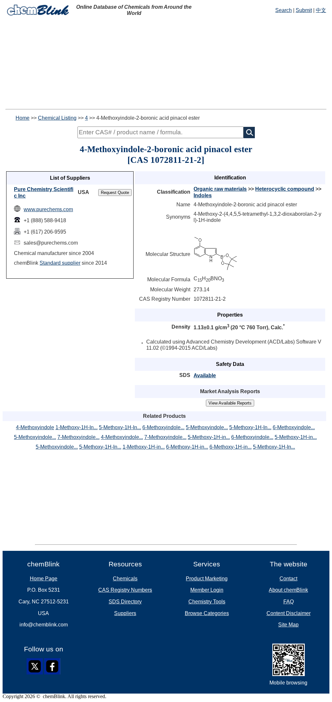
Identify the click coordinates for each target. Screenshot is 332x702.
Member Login (206, 590)
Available (205, 375)
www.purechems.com (48, 209)
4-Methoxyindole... (122, 437)
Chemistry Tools (206, 601)
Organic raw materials (220, 189)
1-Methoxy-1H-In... (76, 427)
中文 (321, 10)
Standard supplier (60, 263)
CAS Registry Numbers (125, 590)
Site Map (288, 624)
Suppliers (125, 613)
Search (283, 10)
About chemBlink (288, 590)
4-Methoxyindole (35, 427)
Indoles (203, 195)
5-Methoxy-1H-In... (120, 427)
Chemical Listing (57, 118)
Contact (288, 578)
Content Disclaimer (289, 613)
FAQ (288, 601)
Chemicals (125, 578)
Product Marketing (207, 578)
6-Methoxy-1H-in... (187, 447)
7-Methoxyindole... (78, 437)
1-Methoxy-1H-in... (144, 447)
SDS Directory (125, 601)
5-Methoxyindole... (207, 427)
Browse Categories (207, 613)
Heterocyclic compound (284, 189)
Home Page (43, 578)
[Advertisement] (166, 63)
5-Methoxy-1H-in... (209, 437)
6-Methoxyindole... (163, 427)
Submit (304, 10)
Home (23, 118)
